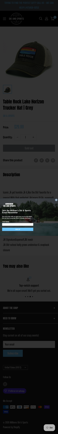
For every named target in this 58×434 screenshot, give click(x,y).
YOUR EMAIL (5, 222)
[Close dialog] (56, 200)
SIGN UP (17, 229)
